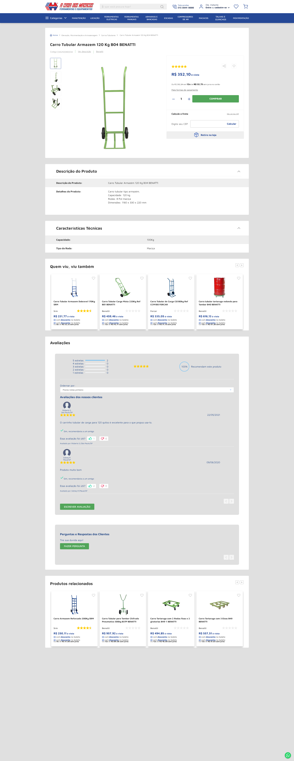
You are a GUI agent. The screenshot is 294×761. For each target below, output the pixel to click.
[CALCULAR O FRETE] (231, 124)
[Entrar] (213, 7)
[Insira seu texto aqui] (288, 755)
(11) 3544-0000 (186, 7)
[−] (175, 99)
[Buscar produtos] (162, 7)
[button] (224, 66)
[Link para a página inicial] (54, 34)
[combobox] (133, 6)
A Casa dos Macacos (70, 6)
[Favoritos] (236, 7)
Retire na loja (208, 135)
